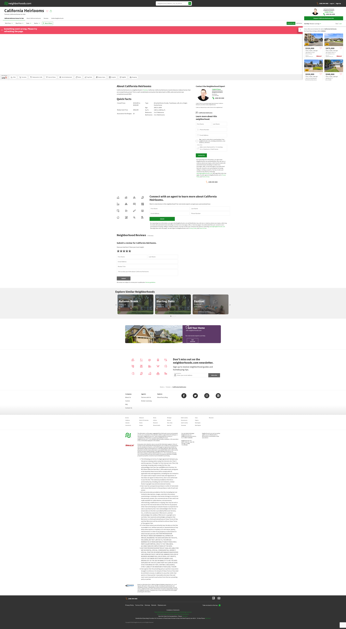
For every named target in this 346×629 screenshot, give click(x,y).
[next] (321, 39)
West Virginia (198, 425)
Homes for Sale (291, 23)
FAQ (126, 404)
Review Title (122, 266)
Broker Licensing (146, 401)
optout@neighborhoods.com (204, 173)
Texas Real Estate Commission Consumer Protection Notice (173, 614)
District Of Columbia (143, 420)
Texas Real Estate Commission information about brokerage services (173, 612)
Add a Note (199, 144)
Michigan (169, 417)
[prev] (306, 39)
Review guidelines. (151, 282)
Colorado (127, 422)
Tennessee (183, 425)
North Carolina (184, 417)
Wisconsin (211, 417)
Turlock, (6, 14)
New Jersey (169, 422)
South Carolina (184, 422)
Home (162, 387)
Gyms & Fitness (52, 77)
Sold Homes (299, 23)
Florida (140, 422)
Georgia (141, 425)
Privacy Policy (193, 228)
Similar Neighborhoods (57, 18)
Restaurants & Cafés (37, 77)
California (13, 14)
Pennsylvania (184, 420)
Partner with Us (146, 397)
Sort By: (306, 23)
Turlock (145, 90)
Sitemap (147, 605)
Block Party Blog (162, 397)
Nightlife (124, 77)
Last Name (216, 124)
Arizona (127, 417)
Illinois (154, 417)
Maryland (155, 422)
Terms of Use (205, 177)
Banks (79, 77)
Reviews (46, 18)
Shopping (134, 77)
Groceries (24, 77)
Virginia (196, 420)
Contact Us (128, 408)
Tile (336, 23)
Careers (127, 401)
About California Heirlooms (34, 18)
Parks (14, 77)
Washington (197, 422)
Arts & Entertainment (67, 77)
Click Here (185, 616)
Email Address (204, 135)
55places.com (162, 605)
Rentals (153, 605)
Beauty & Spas (101, 77)
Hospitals (113, 77)
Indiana (155, 420)
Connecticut (128, 425)
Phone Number (204, 129)
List (340, 23)
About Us (128, 397)
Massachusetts (156, 425)
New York (169, 425)
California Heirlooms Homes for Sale (14, 18)
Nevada (169, 420)
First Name (200, 124)
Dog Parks (89, 77)
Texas (196, 417)
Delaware (141, 417)
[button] (300, 30)
